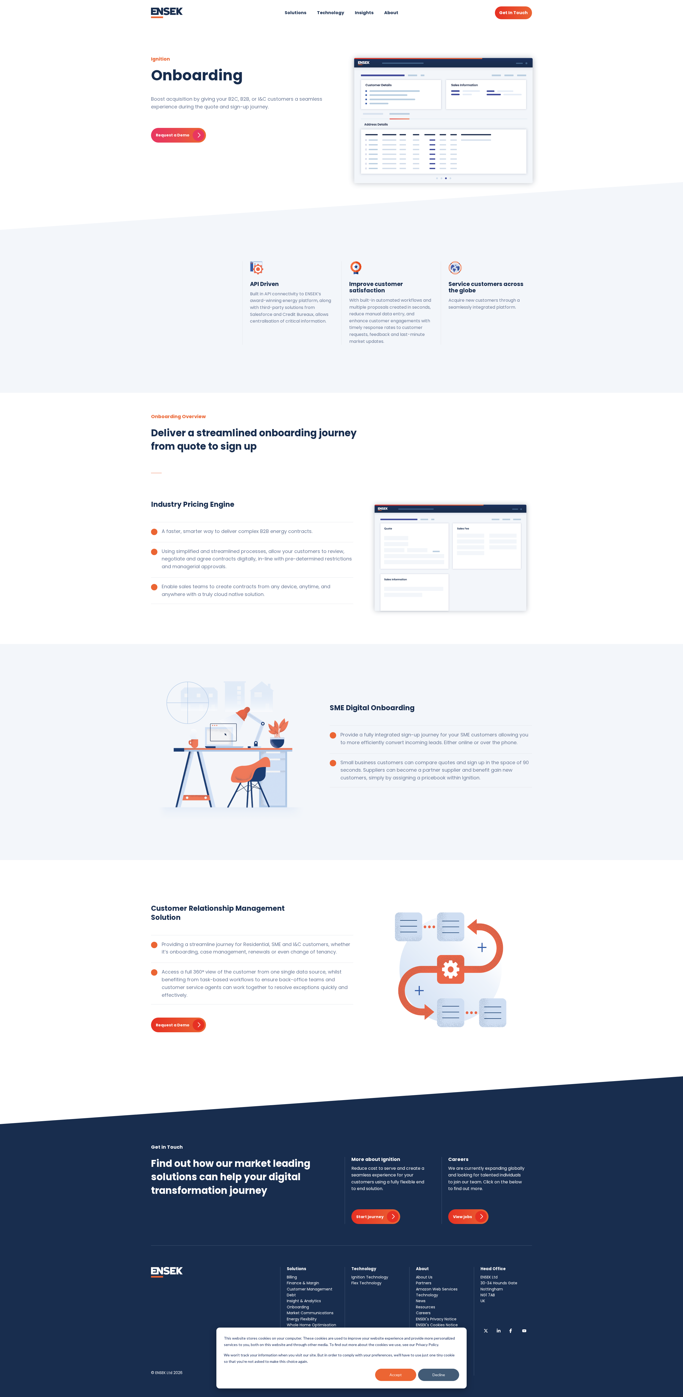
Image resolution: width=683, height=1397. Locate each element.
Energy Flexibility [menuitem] (302, 1319)
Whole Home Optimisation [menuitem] (311, 1325)
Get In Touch (513, 13)
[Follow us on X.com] (486, 1330)
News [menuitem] (421, 1301)
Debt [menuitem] (291, 1295)
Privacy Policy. (427, 1344)
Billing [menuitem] (292, 1277)
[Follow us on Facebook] (511, 1330)
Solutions (295, 13)
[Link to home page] (167, 12)
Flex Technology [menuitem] (366, 1283)
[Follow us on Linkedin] (498, 1330)
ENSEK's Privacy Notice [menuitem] (436, 1319)
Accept (396, 1374)
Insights (364, 13)
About (391, 13)
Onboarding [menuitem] (298, 1307)
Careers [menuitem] (423, 1313)
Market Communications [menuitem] (310, 1313)
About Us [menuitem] (424, 1277)
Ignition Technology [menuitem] (369, 1277)
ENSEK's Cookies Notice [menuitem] (437, 1325)
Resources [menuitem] (425, 1307)
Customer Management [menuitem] (309, 1289)
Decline (438, 1374)
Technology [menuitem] (427, 1295)
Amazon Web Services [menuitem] (437, 1289)
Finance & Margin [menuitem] (303, 1283)
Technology (330, 13)
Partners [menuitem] (423, 1283)
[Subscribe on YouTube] (524, 1330)
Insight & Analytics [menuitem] (304, 1301)
